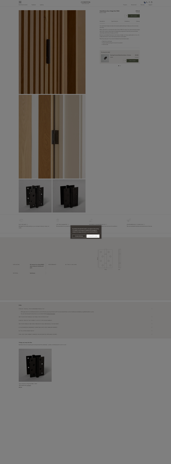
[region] (85, 232)
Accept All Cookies (93, 236)
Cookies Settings (79, 236)
